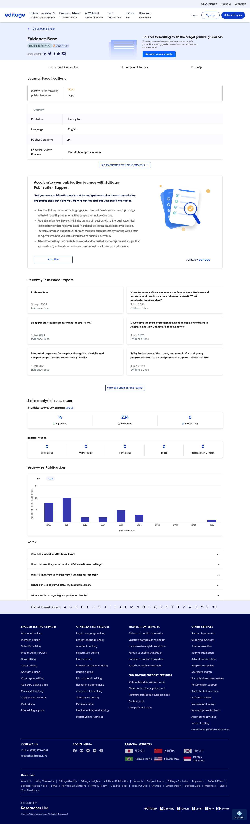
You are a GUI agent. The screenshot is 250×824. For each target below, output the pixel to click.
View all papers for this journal (125, 388)
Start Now (53, 259)
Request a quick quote (159, 54)
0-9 (214, 607)
